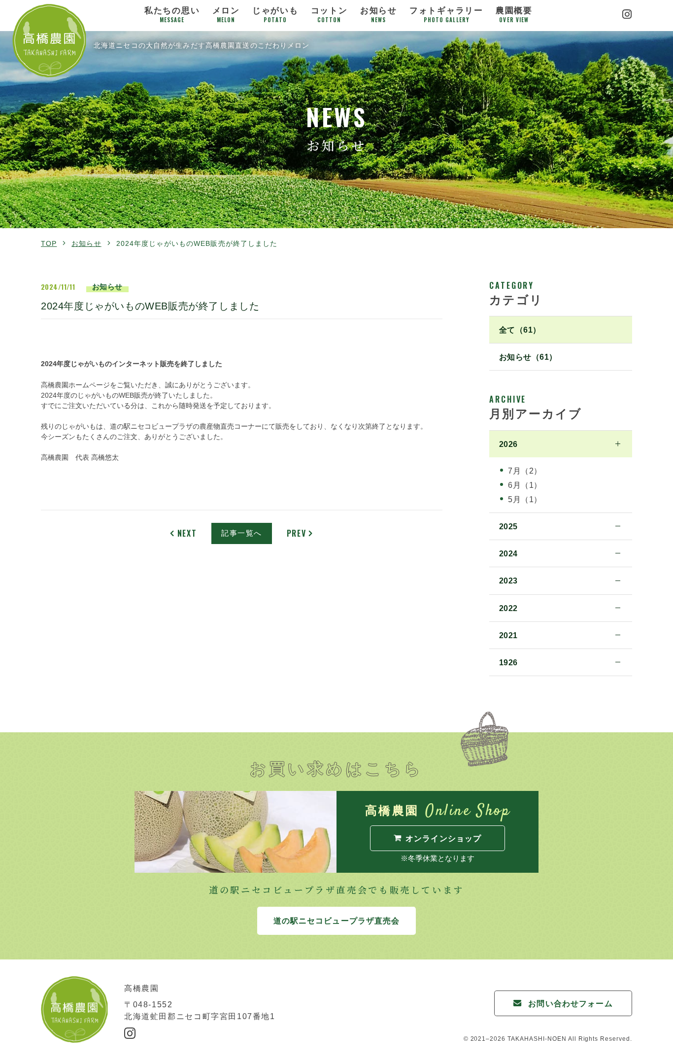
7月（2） (524, 470)
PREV (296, 533)
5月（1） (524, 499)
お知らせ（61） (528, 356)
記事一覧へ (241, 533)
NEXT (187, 533)
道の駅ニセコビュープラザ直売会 (336, 920)
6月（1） (524, 484)
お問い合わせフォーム (570, 1003)
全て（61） (520, 329)
